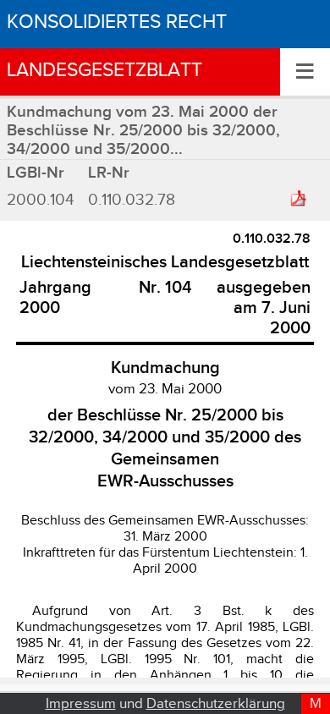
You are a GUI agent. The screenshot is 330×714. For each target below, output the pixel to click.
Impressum (81, 703)
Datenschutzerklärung (215, 703)
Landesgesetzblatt (104, 70)
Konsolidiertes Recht (117, 22)
